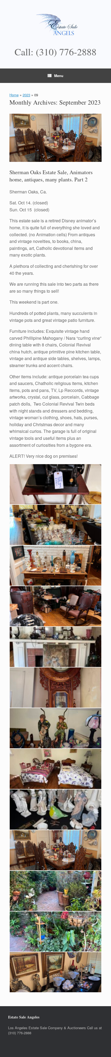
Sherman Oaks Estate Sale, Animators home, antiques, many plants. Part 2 (51, 176)
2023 (26, 94)
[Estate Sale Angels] (55, 25)
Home (14, 94)
